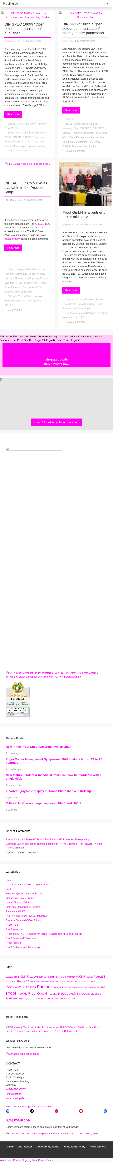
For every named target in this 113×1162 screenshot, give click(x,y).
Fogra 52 (35, 981)
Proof (11, 993)
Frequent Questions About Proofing (25, 893)
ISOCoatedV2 (13, 987)
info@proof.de (13, 1094)
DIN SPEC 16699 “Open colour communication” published (24, 28)
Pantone (45, 986)
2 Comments (15, 309)
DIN (25, 132)
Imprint (10, 1146)
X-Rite (72, 998)
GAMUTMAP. (15, 1120)
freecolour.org (12, 141)
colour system (12, 238)
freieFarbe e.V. (29, 141)
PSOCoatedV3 (68, 993)
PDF (103, 987)
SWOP (56, 999)
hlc (34, 300)
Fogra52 (23, 981)
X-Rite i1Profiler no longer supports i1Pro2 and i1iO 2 (43, 803)
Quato (34, 852)
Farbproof (70, 977)
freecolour (38, 137)
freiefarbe (89, 132)
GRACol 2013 (64, 982)
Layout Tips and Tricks (18, 902)
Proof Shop (52, 994)
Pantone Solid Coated (74, 987)
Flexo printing (82, 839)
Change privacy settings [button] (47, 1146)
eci (39, 235)
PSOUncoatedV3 (90, 993)
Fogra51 (99, 976)
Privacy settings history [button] (74, 1146)
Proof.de (22, 993)
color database (87, 313)
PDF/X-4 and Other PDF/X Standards (26, 916)
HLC (47, 223)
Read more (13, 114)
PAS (91, 142)
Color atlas (72, 313)
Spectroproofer (30, 999)
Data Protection (25, 1146)
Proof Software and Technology (23, 947)
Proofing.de (10, 3)
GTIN (71, 982)
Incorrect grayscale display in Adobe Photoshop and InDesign (49, 791)
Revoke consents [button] (97, 1146)
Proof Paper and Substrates (19, 287)
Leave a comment (17, 150)
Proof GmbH (11, 128)
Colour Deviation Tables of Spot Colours (28, 884)
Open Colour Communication (29, 146)
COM (27, 1120)
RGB (9, 998)
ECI (63, 977)
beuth (19, 132)
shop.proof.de (18, 999)
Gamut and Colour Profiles (31, 123)
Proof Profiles (13, 942)
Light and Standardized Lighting (21, 278)
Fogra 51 (11, 981)
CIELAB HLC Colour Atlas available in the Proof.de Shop (25, 187)
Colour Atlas (24, 296)
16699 (11, 132)
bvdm (21, 847)
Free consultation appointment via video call (30, 1106)
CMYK (24, 976)
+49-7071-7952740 (16, 1089)
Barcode (9, 977)
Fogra (80, 976)
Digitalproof (40, 976)
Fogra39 (89, 977)
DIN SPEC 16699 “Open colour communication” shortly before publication (83, 28)
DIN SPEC (85, 128)
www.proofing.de (15, 1098)
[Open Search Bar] (93, 3)
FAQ (8, 889)
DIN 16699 (35, 132)
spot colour (41, 999)
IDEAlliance (82, 982)
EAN (58, 977)
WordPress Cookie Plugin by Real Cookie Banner (27, 1160)
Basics (11, 123)
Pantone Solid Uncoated (91, 987)
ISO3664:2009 (93, 982)
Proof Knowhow (86, 304)
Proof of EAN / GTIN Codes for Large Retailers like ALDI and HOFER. (44, 933)
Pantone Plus (59, 987)
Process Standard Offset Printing (24, 920)
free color (102, 313)
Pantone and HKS (15, 911)
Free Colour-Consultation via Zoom (56, 422)
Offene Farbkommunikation (83, 137)
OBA (33, 987)
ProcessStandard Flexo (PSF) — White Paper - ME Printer (38, 839)
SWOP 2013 (64, 999)
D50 (31, 977)
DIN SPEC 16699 (22, 137)
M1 (27, 987)
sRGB (50, 998)
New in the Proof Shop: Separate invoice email (38, 746)
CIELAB (40, 223)
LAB (81, 317)
